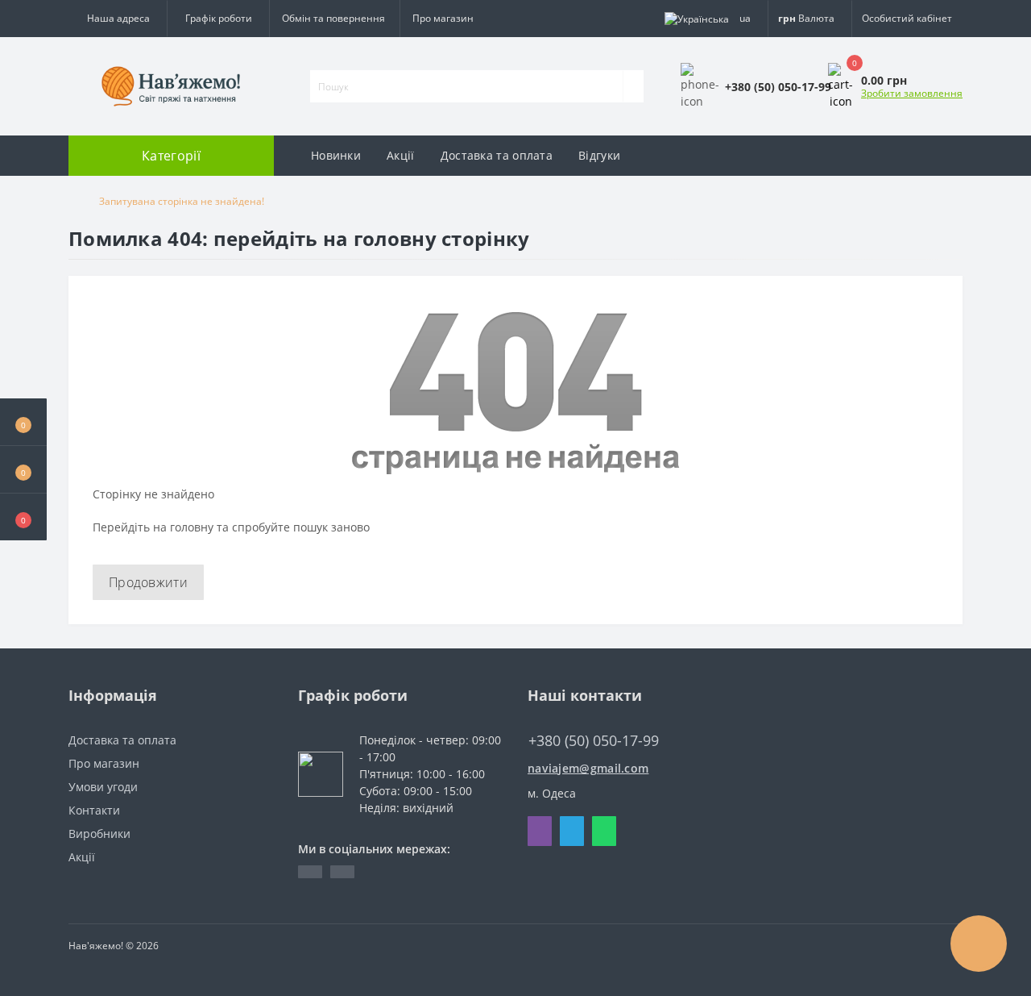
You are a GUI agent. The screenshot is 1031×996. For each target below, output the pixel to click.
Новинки (336, 155)
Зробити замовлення (912, 93)
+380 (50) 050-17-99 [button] (593, 740)
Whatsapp (604, 831)
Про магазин (443, 18)
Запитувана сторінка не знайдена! (181, 201)
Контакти (94, 810)
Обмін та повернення (333, 18)
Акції (401, 155)
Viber (540, 831)
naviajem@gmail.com (588, 768)
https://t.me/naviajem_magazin (310, 871)
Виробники (99, 833)
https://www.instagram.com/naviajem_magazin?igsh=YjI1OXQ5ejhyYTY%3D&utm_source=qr (342, 871)
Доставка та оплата (497, 155)
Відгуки (599, 155)
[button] (23, 517)
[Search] (633, 86)
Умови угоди (103, 786)
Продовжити (148, 582)
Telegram (572, 831)
